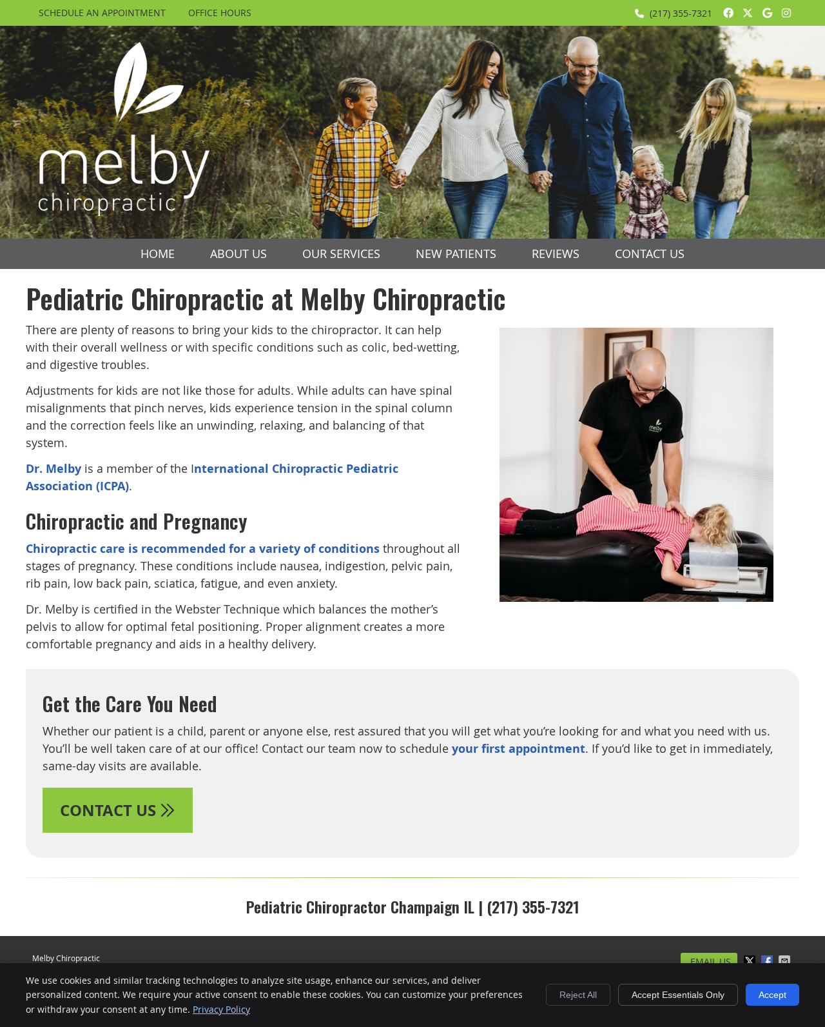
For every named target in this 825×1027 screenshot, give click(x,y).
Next (791, 474)
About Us (238, 253)
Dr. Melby (53, 469)
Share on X (751, 961)
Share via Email (786, 961)
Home (158, 253)
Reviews (555, 253)
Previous (482, 474)
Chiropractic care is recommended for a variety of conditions (203, 549)
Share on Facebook (768, 961)
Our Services (341, 253)
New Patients (456, 253)
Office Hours (219, 12)
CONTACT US (110, 810)
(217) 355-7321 (681, 13)
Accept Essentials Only (678, 995)
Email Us (710, 961)
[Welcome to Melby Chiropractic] (124, 211)
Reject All (578, 995)
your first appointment (518, 749)
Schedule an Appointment (102, 12)
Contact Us (649, 253)
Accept (772, 995)
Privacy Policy (221, 1009)
